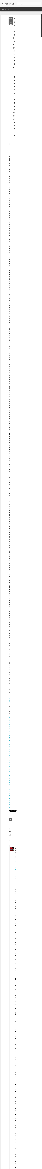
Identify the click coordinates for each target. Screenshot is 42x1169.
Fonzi (9, 697)
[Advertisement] (23, 52)
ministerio (9, 755)
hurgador (9, 723)
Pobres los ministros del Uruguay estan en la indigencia (14, 77)
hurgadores (9, 740)
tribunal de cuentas (9, 795)
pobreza (9, 777)
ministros (9, 766)
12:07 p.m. (16, 867)
